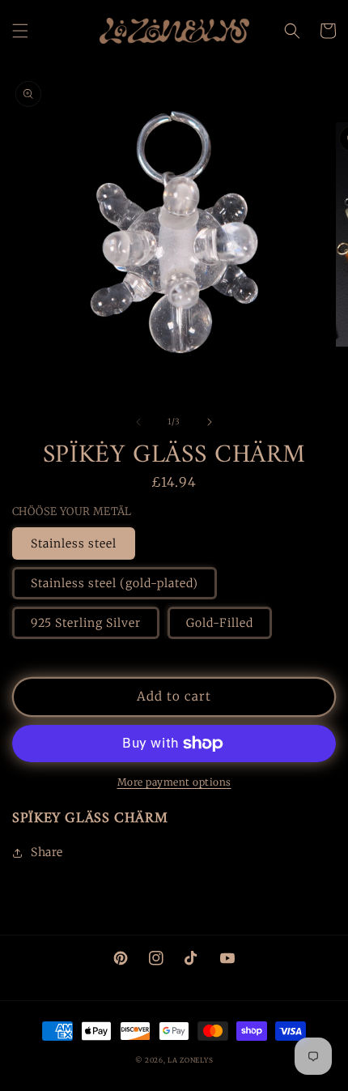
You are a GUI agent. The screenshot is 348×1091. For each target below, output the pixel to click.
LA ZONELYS (190, 1060)
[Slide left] (138, 422)
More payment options (174, 782)
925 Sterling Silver (86, 623)
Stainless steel (74, 543)
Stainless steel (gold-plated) (114, 583)
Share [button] (47, 852)
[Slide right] (209, 422)
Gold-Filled (219, 623)
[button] (20, 31)
